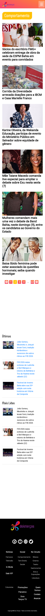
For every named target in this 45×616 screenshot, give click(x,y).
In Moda (9, 567)
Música (35, 557)
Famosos (9, 557)
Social (22, 552)
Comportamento (24, 557)
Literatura (35, 578)
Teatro (35, 564)
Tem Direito (22, 561)
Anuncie (37, 598)
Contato (37, 594)
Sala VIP (9, 573)
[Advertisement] (22, 308)
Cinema (36, 561)
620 (32, 282)
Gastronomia (36, 568)
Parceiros (22, 592)
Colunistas (9, 587)
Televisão (9, 561)
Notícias (9, 552)
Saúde (22, 564)
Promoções (23, 587)
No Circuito (35, 552)
